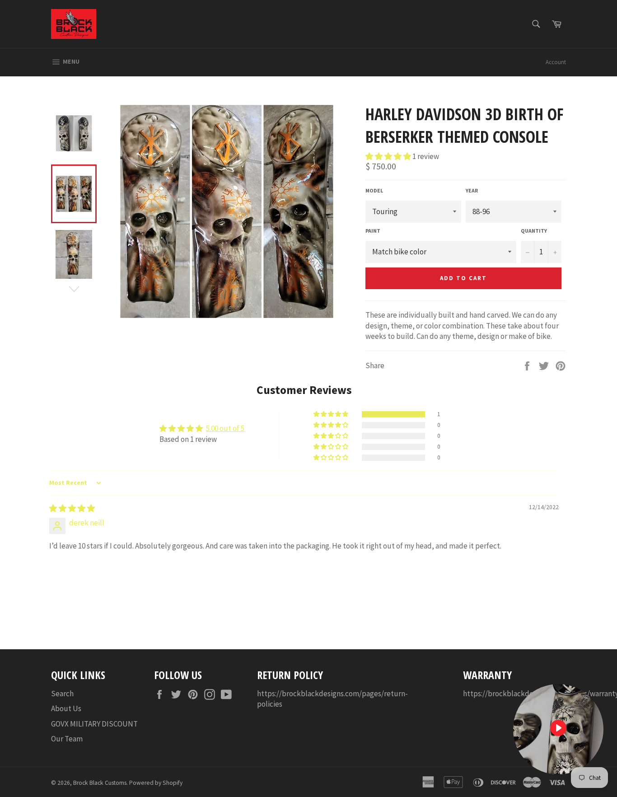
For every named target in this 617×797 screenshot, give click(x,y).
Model (374, 190)
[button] (388, 156)
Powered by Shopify (155, 783)
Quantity (534, 230)
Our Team (67, 739)
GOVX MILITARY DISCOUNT (94, 724)
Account (556, 62)
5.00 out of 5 (225, 428)
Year (472, 190)
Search (62, 694)
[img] (72, 508)
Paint (372, 230)
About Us (66, 708)
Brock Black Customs (99, 783)
